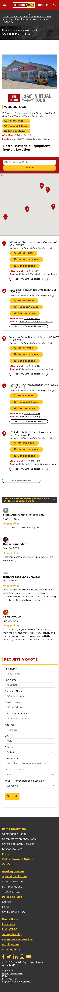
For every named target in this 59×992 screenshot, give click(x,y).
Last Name (10, 680)
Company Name (14, 691)
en (47, 5)
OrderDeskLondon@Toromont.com (36, 321)
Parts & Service (12, 896)
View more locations (21, 481)
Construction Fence (14, 833)
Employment (10, 944)
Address (9, 724)
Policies (6, 976)
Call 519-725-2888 (32, 413)
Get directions (16, 131)
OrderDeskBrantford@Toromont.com (37, 369)
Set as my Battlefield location (29, 279)
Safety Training (12, 934)
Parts (5, 906)
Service (6, 901)
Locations (17, 30)
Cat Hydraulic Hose (14, 911)
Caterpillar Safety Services (18, 843)
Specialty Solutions (14, 876)
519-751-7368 (25, 348)
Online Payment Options (18, 859)
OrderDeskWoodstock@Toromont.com (31, 139)
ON (39, 5)
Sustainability (11, 949)
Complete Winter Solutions (19, 838)
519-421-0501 (15, 121)
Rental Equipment (14, 828)
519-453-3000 (26, 300)
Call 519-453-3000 (32, 318)
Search (29, 167)
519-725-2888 (25, 395)
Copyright (7, 970)
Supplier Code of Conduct (16, 981)
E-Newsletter (9, 979)
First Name (11, 668)
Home (5, 30)
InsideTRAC (9, 929)
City (7, 736)
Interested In (12, 758)
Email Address (12, 702)
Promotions (10, 919)
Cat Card (7, 864)
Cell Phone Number (16, 713)
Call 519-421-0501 (24, 135)
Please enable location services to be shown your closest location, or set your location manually (27, 19)
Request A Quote (18, 126)
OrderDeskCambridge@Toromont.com (38, 464)
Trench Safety (10, 891)
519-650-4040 (26, 443)
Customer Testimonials (17, 939)
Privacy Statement (12, 973)
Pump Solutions (12, 886)
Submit (12, 796)
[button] (27, 209)
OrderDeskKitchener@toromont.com (37, 416)
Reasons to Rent (12, 849)
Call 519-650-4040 (32, 461)
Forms (6, 854)
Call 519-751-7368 (32, 366)
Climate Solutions (13, 881)
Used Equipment (13, 871)
